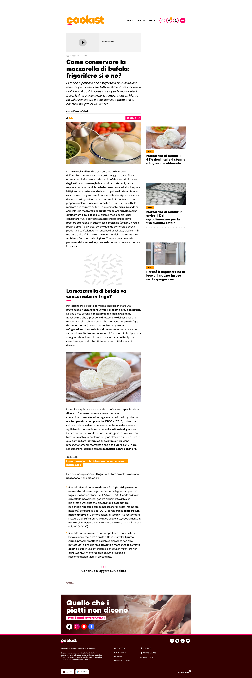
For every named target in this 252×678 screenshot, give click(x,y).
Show (152, 20)
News (130, 20)
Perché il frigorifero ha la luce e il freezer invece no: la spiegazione (165, 275)
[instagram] (77, 627)
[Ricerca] (162, 20)
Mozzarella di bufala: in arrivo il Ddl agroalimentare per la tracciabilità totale (164, 217)
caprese (113, 203)
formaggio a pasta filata (120, 175)
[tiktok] (69, 627)
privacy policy (120, 648)
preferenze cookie (122, 660)
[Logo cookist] (85, 20)
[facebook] (91, 627)
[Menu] (182, 20)
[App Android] (82, 671)
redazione (118, 656)
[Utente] (176, 20)
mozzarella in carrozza (78, 207)
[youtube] (84, 627)
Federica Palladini (81, 111)
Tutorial (70, 583)
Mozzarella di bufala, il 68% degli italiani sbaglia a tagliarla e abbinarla (165, 159)
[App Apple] (67, 671)
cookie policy (120, 652)
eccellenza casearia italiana (86, 175)
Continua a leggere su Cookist (103, 571)
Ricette (141, 20)
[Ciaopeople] (184, 671)
